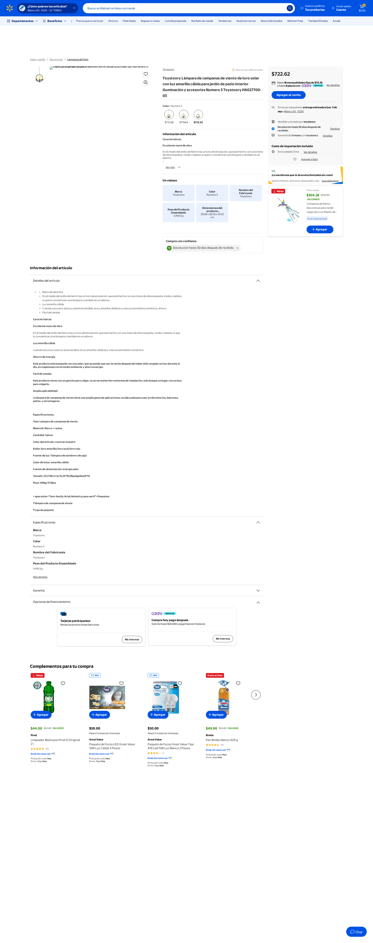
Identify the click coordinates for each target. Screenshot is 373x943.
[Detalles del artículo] (258, 281)
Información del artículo (51, 268)
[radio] (169, 117)
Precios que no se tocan (89, 20)
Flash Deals (129, 20)
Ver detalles (333, 85)
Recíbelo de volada (202, 20)
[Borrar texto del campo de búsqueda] (281, 8)
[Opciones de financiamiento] (258, 601)
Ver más (170, 167)
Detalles (335, 128)
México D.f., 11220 (294, 111)
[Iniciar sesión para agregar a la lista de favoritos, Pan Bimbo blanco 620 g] (238, 683)
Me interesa (132, 639)
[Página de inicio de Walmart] (10, 8)
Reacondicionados (271, 20)
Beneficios (54, 21)
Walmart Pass (295, 20)
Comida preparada (175, 20)
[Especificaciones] (258, 522)
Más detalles (40, 576)
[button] (313, 8)
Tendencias (224, 20)
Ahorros (113, 20)
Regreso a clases (150, 20)
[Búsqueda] (290, 8)
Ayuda (336, 20)
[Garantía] (258, 590)
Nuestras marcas (246, 20)
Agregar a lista (309, 159)
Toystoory (168, 69)
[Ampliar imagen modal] (145, 82)
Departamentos (22, 21)
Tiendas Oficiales (318, 20)
